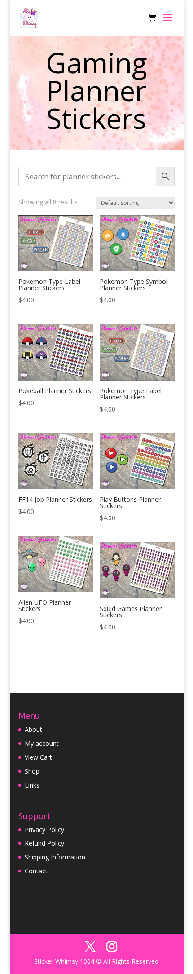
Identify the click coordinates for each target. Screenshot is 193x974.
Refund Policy (44, 843)
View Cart (38, 757)
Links (32, 785)
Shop (32, 771)
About (33, 729)
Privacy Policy (44, 829)
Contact (36, 871)
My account (42, 743)
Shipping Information (55, 857)
